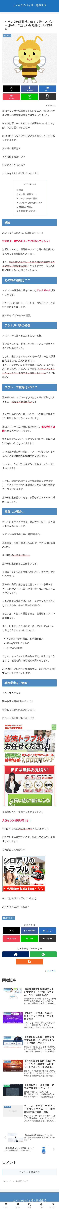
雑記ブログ (9, 918)
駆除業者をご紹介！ (28, 211)
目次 (25, 184)
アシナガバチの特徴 (28, 198)
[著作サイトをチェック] (15, 954)
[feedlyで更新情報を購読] (43, 954)
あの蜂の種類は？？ (28, 194)
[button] (48, 96)
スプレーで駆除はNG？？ (30, 202)
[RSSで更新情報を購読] (29, 961)
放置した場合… (26, 207)
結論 (21, 190)
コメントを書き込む (29, 1172)
